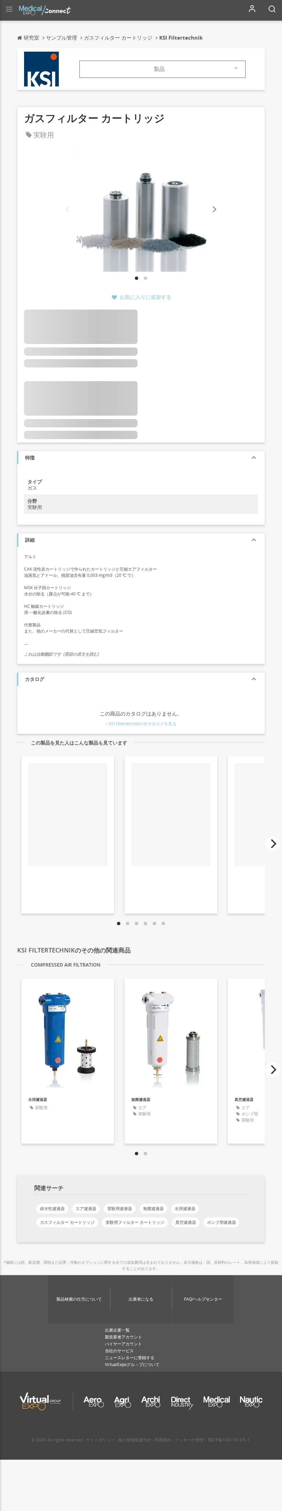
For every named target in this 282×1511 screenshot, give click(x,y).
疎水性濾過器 (52, 1208)
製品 (159, 69)
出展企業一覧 (117, 1330)
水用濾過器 (185, 1208)
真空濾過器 (185, 1222)
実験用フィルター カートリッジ (135, 1222)
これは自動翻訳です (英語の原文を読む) (61, 654)
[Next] (214, 209)
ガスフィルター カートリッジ (67, 1222)
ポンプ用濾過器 (221, 1222)
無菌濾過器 (153, 1208)
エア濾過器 (86, 1208)
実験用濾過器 (119, 1208)
